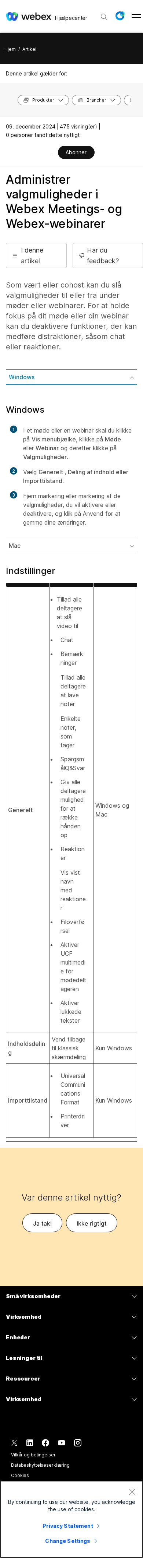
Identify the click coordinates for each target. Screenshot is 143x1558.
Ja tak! (42, 1223)
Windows (21, 377)
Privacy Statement (68, 1526)
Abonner (76, 152)
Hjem (10, 49)
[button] (119, 15)
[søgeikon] (104, 17)
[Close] (132, 1491)
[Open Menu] (136, 15)
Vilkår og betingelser (33, 1454)
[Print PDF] (52, 153)
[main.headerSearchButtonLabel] (104, 14)
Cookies (20, 1475)
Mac (15, 545)
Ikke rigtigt (92, 1223)
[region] (71, 1519)
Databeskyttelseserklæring (40, 1465)
